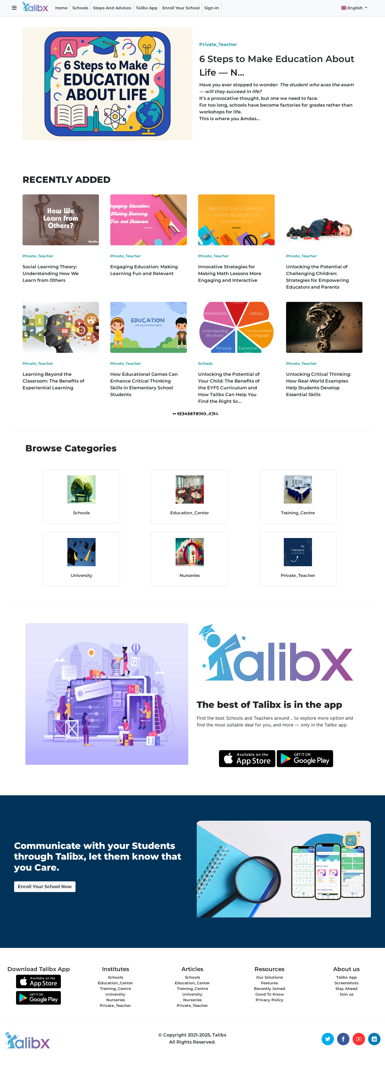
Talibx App (147, 7)
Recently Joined (269, 988)
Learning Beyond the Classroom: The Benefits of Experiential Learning (53, 381)
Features (269, 983)
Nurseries (190, 575)
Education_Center (189, 512)
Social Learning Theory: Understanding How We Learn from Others (51, 273)
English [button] (355, 7)
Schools (80, 7)
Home (61, 7)
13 (211, 413)
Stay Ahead (346, 988)
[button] (14, 8)
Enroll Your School (181, 7)
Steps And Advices (113, 7)
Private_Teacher (218, 44)
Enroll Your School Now (45, 886)
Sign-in (211, 7)
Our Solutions (269, 977)
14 (216, 413)
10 (203, 413)
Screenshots (347, 983)
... (207, 413)
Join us (346, 994)
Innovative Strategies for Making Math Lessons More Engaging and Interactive (229, 273)
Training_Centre (298, 512)
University (81, 575)
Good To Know (269, 994)
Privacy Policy (270, 1000)
